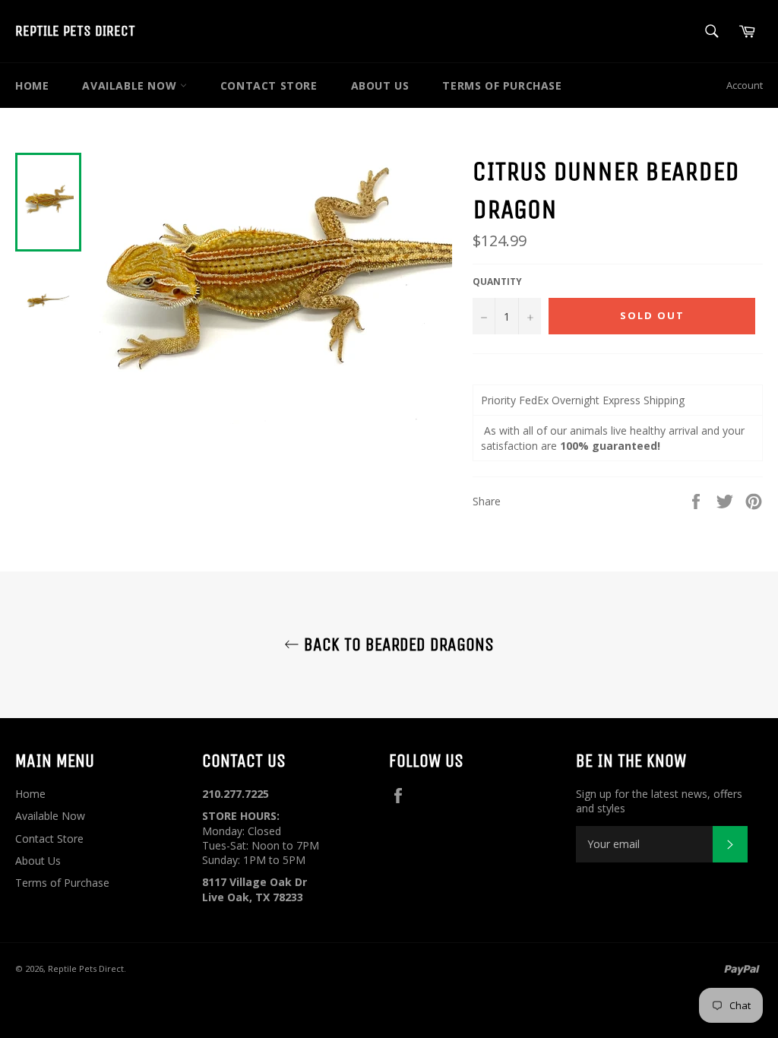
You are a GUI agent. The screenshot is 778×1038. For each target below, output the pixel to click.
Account (744, 85)
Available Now (130, 85)
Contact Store (269, 85)
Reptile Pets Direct (75, 31)
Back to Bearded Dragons (396, 644)
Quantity (497, 282)
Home (32, 85)
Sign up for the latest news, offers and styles (659, 800)
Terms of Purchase (501, 85)
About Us (380, 85)
